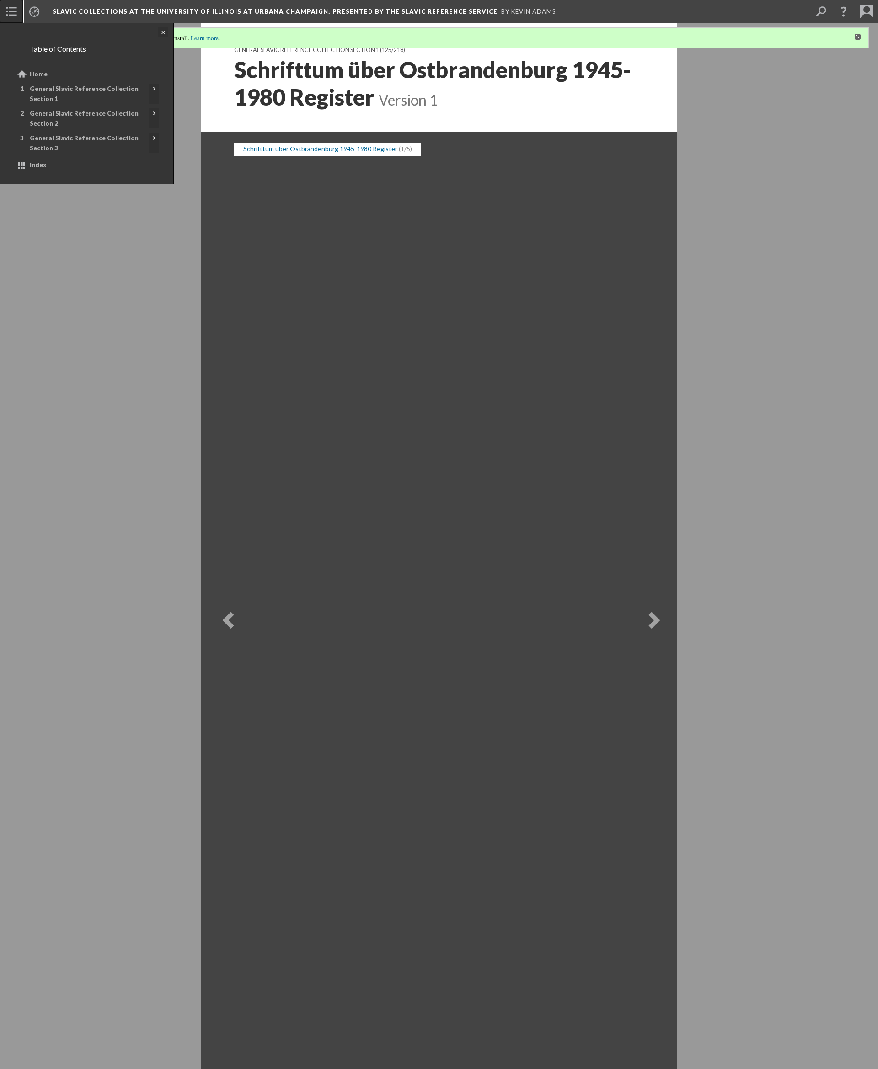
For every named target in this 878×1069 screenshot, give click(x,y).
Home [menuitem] (39, 74)
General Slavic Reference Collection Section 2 (84, 118)
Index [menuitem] (38, 165)
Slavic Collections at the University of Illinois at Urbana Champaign (275, 11)
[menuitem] (11, 11)
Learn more (205, 38)
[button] (843, 11)
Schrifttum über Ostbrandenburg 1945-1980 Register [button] (320, 138)
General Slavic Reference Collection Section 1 (84, 93)
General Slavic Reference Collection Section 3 (84, 143)
